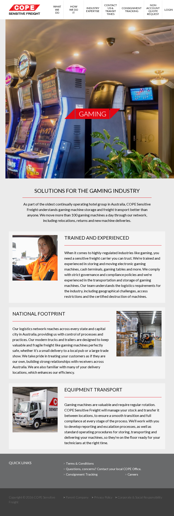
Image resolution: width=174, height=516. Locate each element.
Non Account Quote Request (153, 10)
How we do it (73, 9)
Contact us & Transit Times (110, 10)
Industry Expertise (92, 10)
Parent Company (77, 497)
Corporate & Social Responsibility (140, 497)
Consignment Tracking (132, 10)
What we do (57, 9)
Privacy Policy (103, 497)
